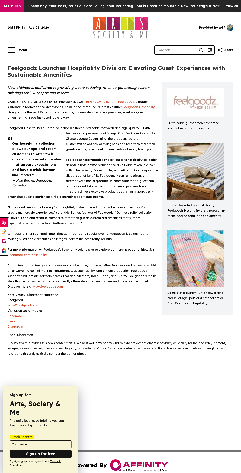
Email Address (22, 437)
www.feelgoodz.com (48, 286)
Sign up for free (40, 453)
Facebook (15, 316)
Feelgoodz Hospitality (138, 107)
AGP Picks (12, 6)
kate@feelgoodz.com (23, 305)
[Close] (73, 391)
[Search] (200, 50)
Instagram (15, 326)
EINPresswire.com (99, 102)
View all (232, 6)
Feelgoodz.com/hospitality (27, 255)
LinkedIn (14, 321)
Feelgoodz (126, 102)
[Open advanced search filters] (209, 50)
